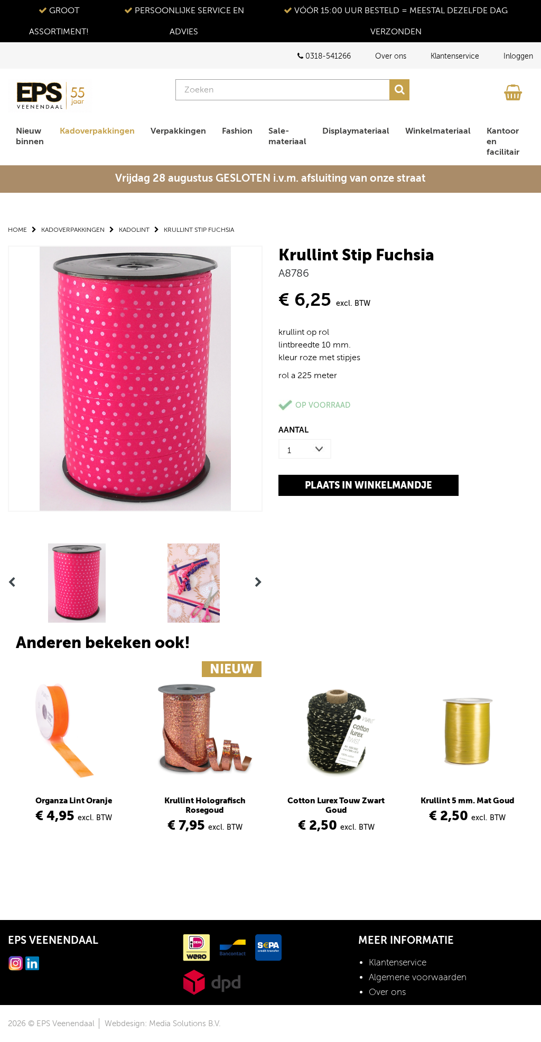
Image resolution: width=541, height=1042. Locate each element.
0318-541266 (327, 56)
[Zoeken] (399, 89)
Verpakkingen (178, 131)
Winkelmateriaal (438, 131)
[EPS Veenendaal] (50, 95)
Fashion (237, 131)
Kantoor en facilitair (503, 141)
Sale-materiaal (287, 136)
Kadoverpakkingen (97, 131)
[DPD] (211, 981)
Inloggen (518, 56)
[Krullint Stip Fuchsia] (135, 378)
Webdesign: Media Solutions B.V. (163, 1023)
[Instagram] (16, 962)
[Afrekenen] (514, 89)
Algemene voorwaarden (418, 977)
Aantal (293, 429)
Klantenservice (455, 56)
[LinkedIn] (32, 962)
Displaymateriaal (355, 131)
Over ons (390, 56)
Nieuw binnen (30, 136)
